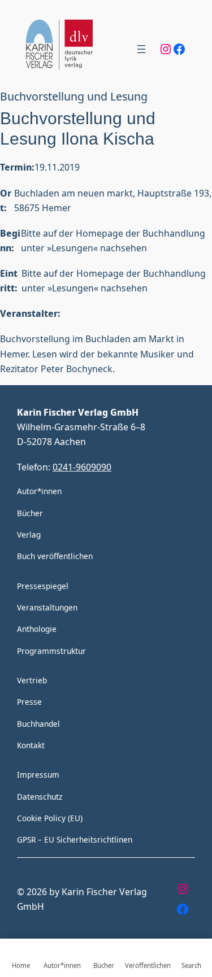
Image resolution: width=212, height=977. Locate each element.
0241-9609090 (82, 466)
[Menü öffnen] (141, 49)
